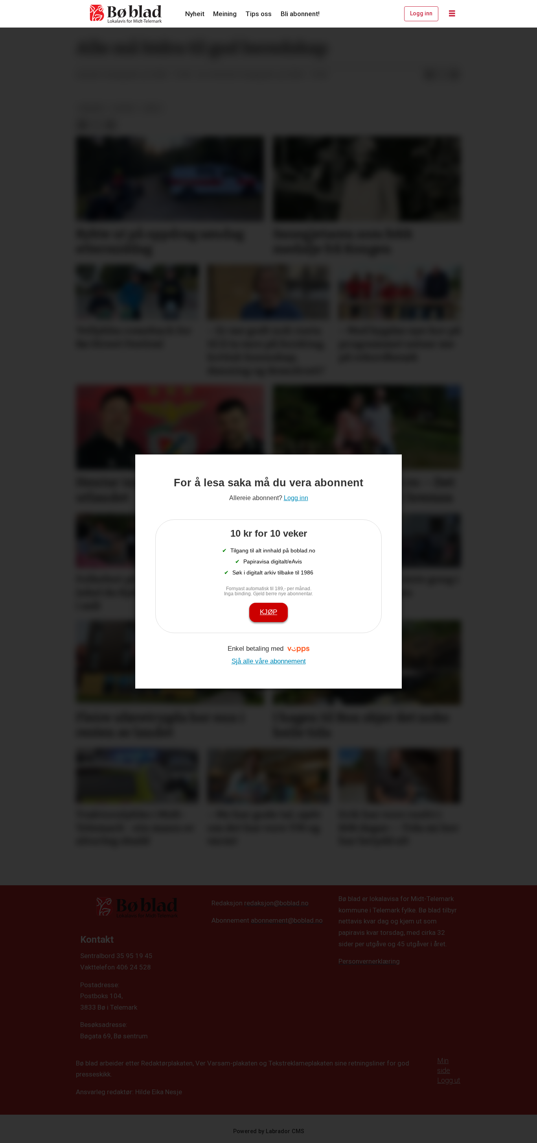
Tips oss (258, 14)
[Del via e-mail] (454, 75)
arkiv (152, 108)
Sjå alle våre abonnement (269, 661)
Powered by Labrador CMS (268, 1131)
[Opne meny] (452, 14)
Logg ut (448, 1080)
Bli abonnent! (300, 14)
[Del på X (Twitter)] (442, 75)
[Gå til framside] (126, 13)
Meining (225, 14)
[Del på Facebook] (429, 75)
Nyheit (194, 14)
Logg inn (421, 13)
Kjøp (268, 612)
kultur (124, 108)
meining (92, 108)
